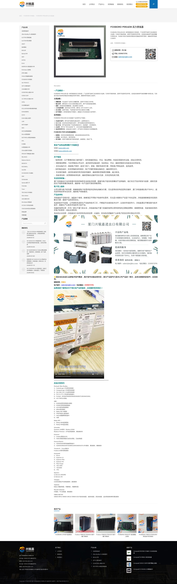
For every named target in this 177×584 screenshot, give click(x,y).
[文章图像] (23, 232)
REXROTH (24, 163)
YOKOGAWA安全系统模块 (28, 208)
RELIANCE (24, 157)
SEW (23, 176)
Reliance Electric (26, 160)
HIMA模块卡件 (26, 89)
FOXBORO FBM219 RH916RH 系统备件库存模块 (148, 535)
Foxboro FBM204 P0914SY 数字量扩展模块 (105, 535)
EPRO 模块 (24, 73)
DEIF (23, 57)
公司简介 (59, 551)
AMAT (23, 44)
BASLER (24, 50)
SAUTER (24, 170)
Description (57, 86)
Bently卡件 (25, 53)
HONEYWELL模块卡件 (28, 92)
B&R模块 (24, 47)
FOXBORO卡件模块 (119, 43)
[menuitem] (84, 4)
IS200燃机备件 (25, 105)
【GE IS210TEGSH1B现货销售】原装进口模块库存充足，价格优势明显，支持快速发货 (36, 233)
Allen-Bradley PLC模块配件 (29, 34)
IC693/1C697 (25, 95)
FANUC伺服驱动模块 (27, 76)
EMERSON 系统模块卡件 (28, 66)
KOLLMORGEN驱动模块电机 (29, 108)
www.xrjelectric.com (65, 151)
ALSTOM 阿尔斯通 (26, 41)
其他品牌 (24, 212)
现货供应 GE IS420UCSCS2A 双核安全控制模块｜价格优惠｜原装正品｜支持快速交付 (37, 261)
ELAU (23, 63)
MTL (23, 141)
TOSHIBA (24, 186)
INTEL (23, 102)
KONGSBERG (25, 112)
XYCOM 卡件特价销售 (27, 205)
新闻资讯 (59, 554)
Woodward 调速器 (27, 202)
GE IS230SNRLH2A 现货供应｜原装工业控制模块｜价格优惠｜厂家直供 (37, 269)
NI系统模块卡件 (26, 147)
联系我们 (59, 557)
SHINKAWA (25, 179)
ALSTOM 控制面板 (26, 37)
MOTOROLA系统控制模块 (28, 137)
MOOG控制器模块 (26, 131)
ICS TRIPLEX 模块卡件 (27, 99)
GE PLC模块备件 (26, 86)
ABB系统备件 (25, 31)
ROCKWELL (25, 166)
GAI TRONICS (25, 82)
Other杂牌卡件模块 (27, 150)
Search (45, 223)
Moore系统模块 (26, 134)
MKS (23, 128)
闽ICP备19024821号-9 (62, 581)
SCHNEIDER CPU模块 (27, 173)
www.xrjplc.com (64, 148)
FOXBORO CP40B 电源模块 (63, 534)
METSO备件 (25, 124)
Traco (23, 189)
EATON (23, 60)
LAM (23, 121)
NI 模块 (24, 144)
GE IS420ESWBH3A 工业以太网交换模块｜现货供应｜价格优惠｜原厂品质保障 (37, 252)
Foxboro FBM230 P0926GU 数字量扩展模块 (84, 535)
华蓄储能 (24, 215)
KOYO (23, 115)
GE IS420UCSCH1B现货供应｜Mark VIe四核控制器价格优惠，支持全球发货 (36, 242)
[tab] (57, 85)
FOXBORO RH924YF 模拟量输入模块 (127, 535)
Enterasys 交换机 (26, 70)
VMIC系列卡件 (25, 199)
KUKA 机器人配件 (26, 118)
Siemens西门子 (26, 183)
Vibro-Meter (25, 195)
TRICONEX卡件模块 (27, 192)
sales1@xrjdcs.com (125, 57)
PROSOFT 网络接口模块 (28, 153)
